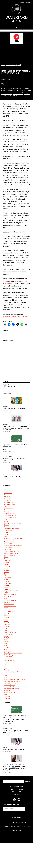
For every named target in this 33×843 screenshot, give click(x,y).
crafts (6, 536)
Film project (7, 577)
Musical (6, 613)
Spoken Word (8, 656)
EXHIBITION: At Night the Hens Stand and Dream (14, 459)
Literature (7, 602)
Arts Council (13, 444)
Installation (7, 596)
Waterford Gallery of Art (11, 683)
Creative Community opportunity (14, 538)
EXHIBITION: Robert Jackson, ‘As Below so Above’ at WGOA (14, 409)
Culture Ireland (8, 547)
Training (6, 670)
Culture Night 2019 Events (11, 551)
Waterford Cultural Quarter (12, 681)
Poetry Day (7, 638)
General (5, 475)
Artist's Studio (8, 493)
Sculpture (7, 647)
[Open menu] (16, 27)
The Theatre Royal (9, 660)
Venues (6, 675)
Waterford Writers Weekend (12, 689)
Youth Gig (7, 698)
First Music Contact (23, 88)
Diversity (6, 562)
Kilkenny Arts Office (16, 92)
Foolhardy (7, 579)
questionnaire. (21, 232)
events (6, 568)
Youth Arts (7, 696)
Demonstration (8, 559)
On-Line (6, 617)
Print (5, 640)
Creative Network (9, 542)
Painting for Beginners (10, 632)
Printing (6, 641)
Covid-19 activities (9, 534)
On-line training (8, 619)
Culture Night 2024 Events (11, 553)
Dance (6, 557)
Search (27, 781)
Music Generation (9, 611)
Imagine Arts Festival (10, 594)
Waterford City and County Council (14, 679)
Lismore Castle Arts (10, 600)
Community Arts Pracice (11, 529)
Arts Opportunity (9, 508)
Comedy (6, 525)
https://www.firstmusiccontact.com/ (15, 317)
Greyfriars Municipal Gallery (12, 591)
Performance (8, 634)
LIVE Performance (9, 604)
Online (6, 621)
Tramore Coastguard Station (13, 672)
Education (7, 566)
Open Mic (7, 626)
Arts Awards (6, 444)
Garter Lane (7, 583)
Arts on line (7, 506)
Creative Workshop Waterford (13, 545)
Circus (6, 521)
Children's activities (10, 515)
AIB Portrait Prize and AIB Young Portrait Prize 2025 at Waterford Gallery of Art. (14, 768)
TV (4, 673)
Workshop (7, 690)
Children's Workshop (10, 517)
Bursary (6, 512)
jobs (5, 598)
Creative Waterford (9, 544)
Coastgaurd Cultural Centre (12, 523)
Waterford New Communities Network (15, 687)
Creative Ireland (9, 540)
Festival (6, 572)
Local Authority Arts (10, 606)
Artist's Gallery (8, 491)
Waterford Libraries (9, 685)
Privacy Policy (16, 818)
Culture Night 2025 (9, 555)
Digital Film (7, 561)
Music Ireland (27, 92)
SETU (5, 649)
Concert (6, 532)
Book (5, 510)
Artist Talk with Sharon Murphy (12, 477)
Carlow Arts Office (11, 88)
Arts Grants (21, 444)
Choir (5, 519)
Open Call (7, 623)
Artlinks (3, 65)
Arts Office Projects (9, 502)
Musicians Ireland (18, 94)
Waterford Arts (16, 19)
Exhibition (5, 406)
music (8, 65)
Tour (5, 666)
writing (6, 694)
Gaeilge (6, 581)
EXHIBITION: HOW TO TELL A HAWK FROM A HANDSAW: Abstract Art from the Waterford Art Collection (16, 428)
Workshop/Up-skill (15, 65)
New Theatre (7, 615)
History (6, 593)
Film (5, 574)
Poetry (6, 636)
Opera (6, 628)
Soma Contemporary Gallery (13, 653)
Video (6, 677)
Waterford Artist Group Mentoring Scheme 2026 (15, 448)
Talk (5, 658)
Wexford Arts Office (13, 96)
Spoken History (8, 655)
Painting (6, 630)
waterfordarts (12, 386)
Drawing (6, 564)
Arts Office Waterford (10, 504)
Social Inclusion (8, 651)
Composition (8, 530)
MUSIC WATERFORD (6, 94)
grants (6, 589)
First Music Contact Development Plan (12, 90)
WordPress (21, 838)
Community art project (11, 527)
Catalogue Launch (9, 513)
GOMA (11, 457)
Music (6, 610)
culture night (8, 549)
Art (5, 489)
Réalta (6, 645)
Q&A (5, 643)
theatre (6, 662)
